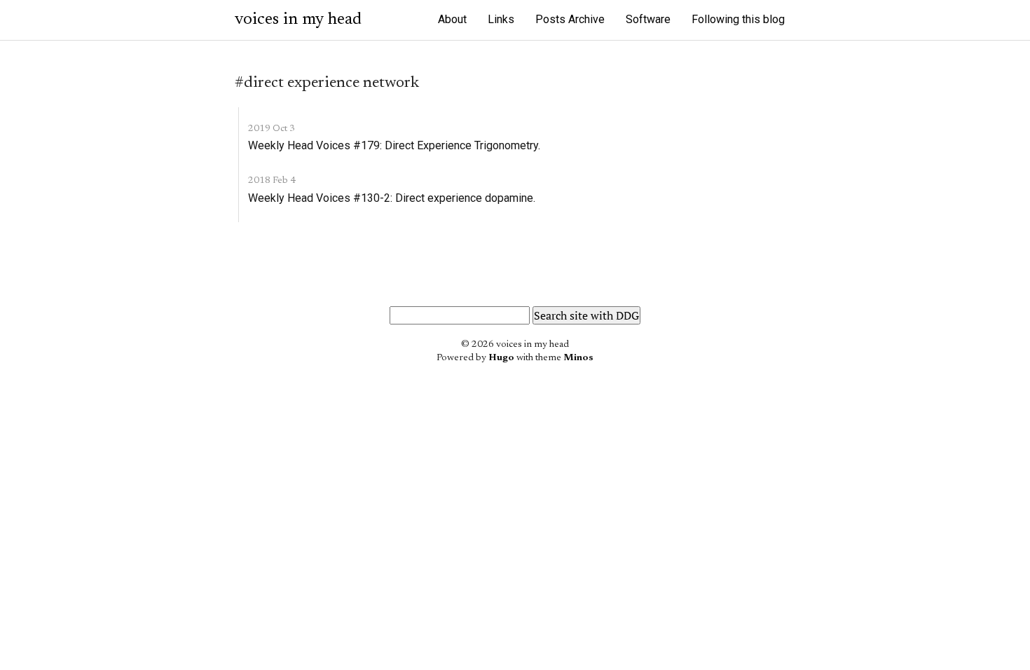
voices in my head (298, 19)
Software (648, 19)
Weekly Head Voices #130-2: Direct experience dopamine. (391, 198)
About (452, 19)
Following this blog (738, 19)
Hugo (501, 358)
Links (501, 19)
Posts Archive (570, 19)
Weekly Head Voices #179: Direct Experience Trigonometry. (394, 145)
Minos (578, 358)
